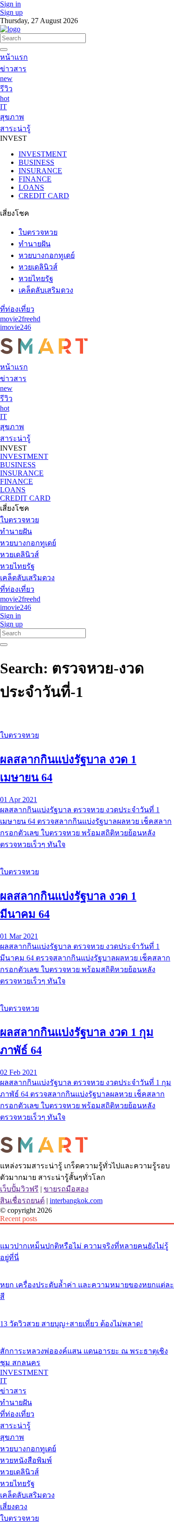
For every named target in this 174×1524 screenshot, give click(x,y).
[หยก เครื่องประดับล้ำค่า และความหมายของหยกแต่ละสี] (87, 1267)
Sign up (11, 12)
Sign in (10, 4)
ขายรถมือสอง (66, 1189)
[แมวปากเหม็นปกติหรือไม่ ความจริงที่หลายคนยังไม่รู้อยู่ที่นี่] (87, 1228)
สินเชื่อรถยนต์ (22, 1200)
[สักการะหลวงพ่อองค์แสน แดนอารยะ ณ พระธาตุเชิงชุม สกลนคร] (87, 1334)
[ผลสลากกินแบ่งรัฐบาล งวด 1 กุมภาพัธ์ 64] (87, 991)
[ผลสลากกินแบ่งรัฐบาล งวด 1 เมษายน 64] (87, 718)
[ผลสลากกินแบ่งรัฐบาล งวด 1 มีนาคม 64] (87, 854)
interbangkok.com (76, 1200)
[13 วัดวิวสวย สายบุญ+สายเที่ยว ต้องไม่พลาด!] (87, 1306)
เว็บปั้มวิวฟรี (19, 1189)
